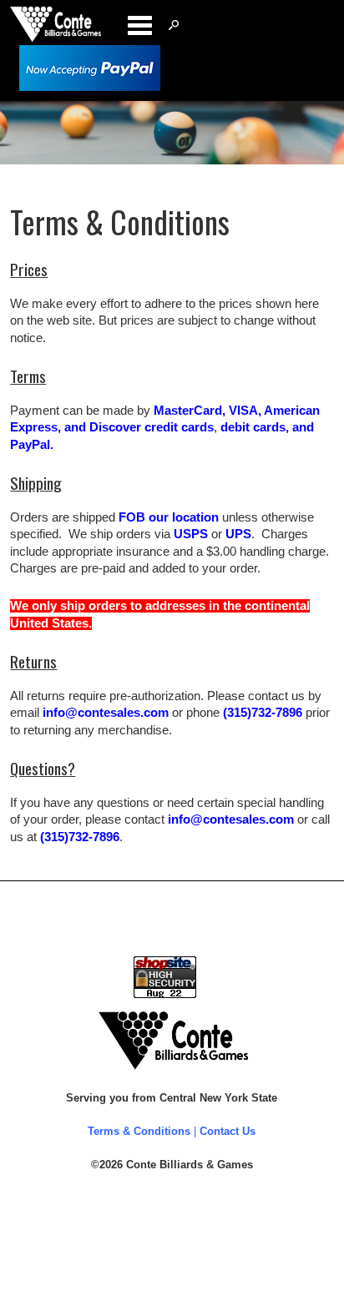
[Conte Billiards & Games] (55, 38)
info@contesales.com (106, 712)
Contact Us (227, 1131)
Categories (139, 25)
